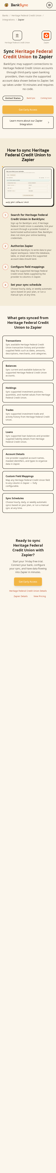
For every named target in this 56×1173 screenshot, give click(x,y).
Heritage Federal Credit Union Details (28, 590)
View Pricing (40, 596)
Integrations (8, 19)
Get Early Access (28, 109)
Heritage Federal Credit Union (26, 15)
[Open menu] (49, 5)
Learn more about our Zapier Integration (26, 122)
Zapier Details (21, 596)
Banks (5, 15)
